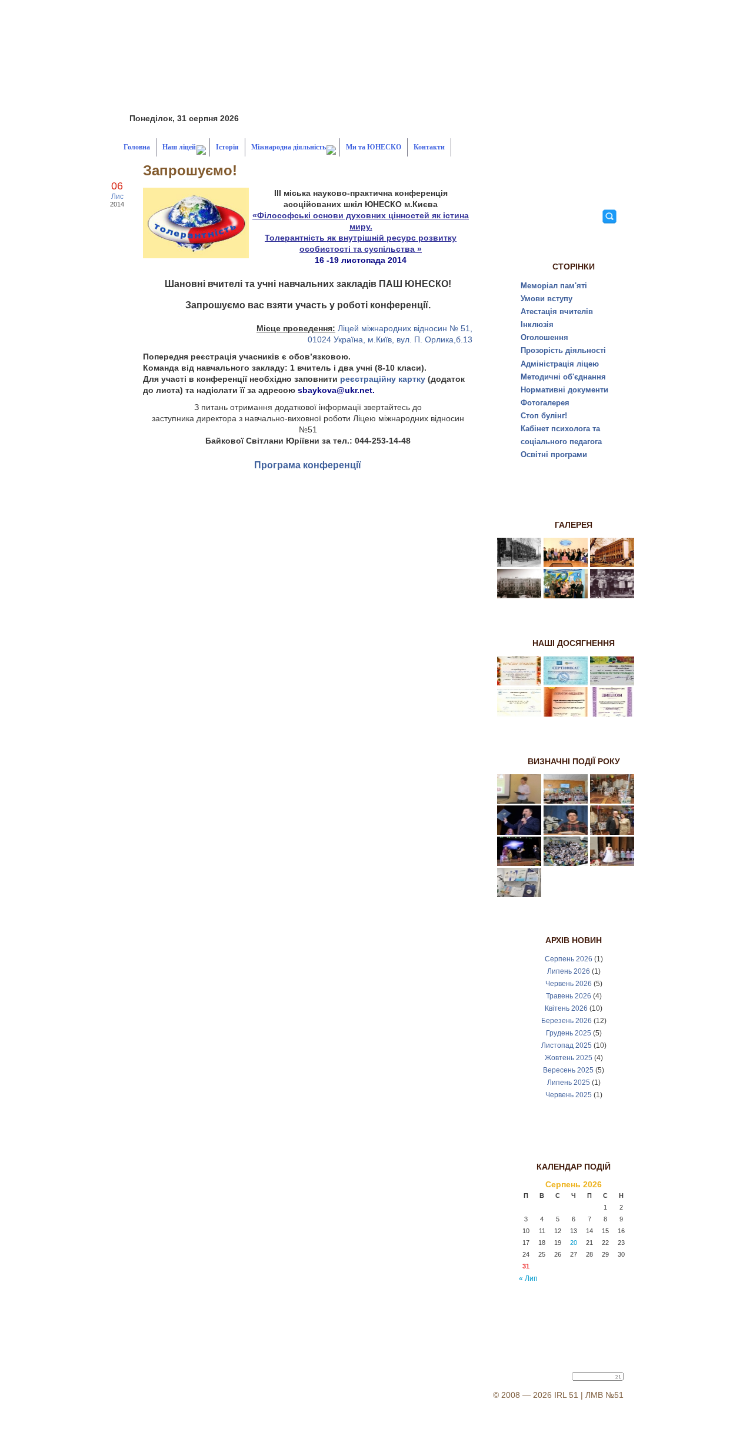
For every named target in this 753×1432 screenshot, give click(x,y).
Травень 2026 (568, 996)
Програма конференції (307, 464)
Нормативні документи (564, 389)
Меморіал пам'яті (554, 285)
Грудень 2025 (568, 1033)
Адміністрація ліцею (560, 363)
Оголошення (544, 337)
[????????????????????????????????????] (566, 832)
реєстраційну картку (382, 379)
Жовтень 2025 (568, 1058)
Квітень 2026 (566, 1008)
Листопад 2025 (566, 1045)
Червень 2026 (568, 984)
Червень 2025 (568, 1095)
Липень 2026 (568, 971)
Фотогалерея (545, 402)
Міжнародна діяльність (288, 147)
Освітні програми (554, 454)
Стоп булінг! (544, 415)
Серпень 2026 (568, 959)
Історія (227, 147)
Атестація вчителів (557, 311)
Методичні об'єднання (563, 376)
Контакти (429, 147)
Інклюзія (537, 324)
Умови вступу (546, 298)
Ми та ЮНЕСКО (373, 147)
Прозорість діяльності (563, 350)
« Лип (528, 1278)
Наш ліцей (179, 147)
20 (573, 1242)
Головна (137, 147)
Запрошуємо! (190, 170)
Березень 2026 (566, 1021)
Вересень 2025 (568, 1070)
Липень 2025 (568, 1082)
